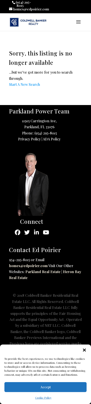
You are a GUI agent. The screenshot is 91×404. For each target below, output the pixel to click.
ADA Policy (52, 139)
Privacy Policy (29, 139)
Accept (45, 387)
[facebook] (17, 232)
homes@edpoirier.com (28, 265)
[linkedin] (36, 232)
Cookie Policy (43, 397)
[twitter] (27, 232)
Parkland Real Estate (43, 271)
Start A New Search (24, 84)
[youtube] (46, 232)
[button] (84, 350)
